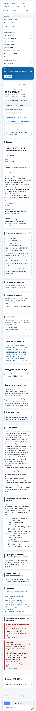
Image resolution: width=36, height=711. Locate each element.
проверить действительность (22, 167)
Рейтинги (5, 10)
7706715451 (15, 542)
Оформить (8, 76)
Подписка (14, 10)
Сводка (6, 16)
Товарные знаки (9, 41)
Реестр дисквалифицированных (14, 50)
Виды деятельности (17, 38)
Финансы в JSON (25, 121)
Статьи (24, 6)
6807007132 (16, 518)
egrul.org (6, 3)
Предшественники (9, 32)
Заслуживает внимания (17, 60)
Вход (31, 10)
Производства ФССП (10, 54)
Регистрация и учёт (10, 44)
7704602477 (16, 533)
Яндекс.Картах (23, 223)
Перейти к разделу (11, 637)
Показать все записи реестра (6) (18, 684)
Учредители (17, 35)
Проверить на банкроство (13, 594)
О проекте (15, 3)
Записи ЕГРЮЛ (17, 63)
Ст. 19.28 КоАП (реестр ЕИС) (14, 602)
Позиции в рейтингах (10, 23)
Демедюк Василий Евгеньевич (15, 374)
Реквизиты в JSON (11, 121)
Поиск (23, 3)
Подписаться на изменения (14, 125)
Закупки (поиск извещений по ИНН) (17, 600)
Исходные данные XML (12, 117)
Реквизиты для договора (11, 19)
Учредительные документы (14, 129)
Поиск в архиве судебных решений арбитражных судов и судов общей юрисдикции (16, 607)
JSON (24, 117)
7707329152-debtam (22, 298)
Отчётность (7, 29)
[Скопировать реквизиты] (30, 233)
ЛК (27, 10)
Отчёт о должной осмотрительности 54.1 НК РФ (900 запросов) (18, 133)
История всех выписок (10, 87)
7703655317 (16, 527)
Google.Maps (8, 225)
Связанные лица (9, 47)
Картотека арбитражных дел (14, 611)
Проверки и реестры (10, 57)
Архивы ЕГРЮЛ (7, 6)
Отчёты (17, 6)
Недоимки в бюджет (10, 26)
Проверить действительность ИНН (16, 592)
